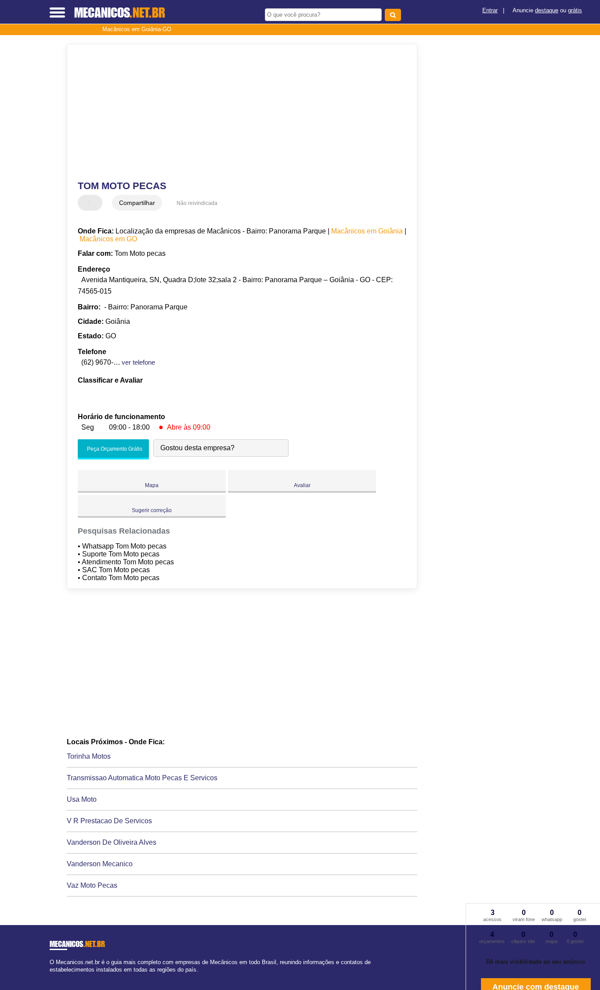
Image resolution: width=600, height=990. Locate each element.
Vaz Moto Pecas (92, 885)
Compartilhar (137, 202)
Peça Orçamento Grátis (114, 449)
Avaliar (302, 485)
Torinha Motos (89, 756)
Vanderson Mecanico (100, 864)
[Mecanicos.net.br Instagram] (59, 977)
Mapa (152, 485)
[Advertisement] (236, 112)
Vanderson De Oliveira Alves (111, 842)
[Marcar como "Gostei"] (85, 202)
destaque (546, 10)
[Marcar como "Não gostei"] (96, 202)
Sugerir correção (152, 510)
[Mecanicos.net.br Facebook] (52, 977)
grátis (575, 10)
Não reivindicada (197, 203)
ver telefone (138, 362)
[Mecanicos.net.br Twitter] (56, 977)
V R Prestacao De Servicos (109, 821)
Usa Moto (82, 799)
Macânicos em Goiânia (367, 231)
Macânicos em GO (108, 239)
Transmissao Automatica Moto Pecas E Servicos (142, 778)
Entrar (490, 10)
